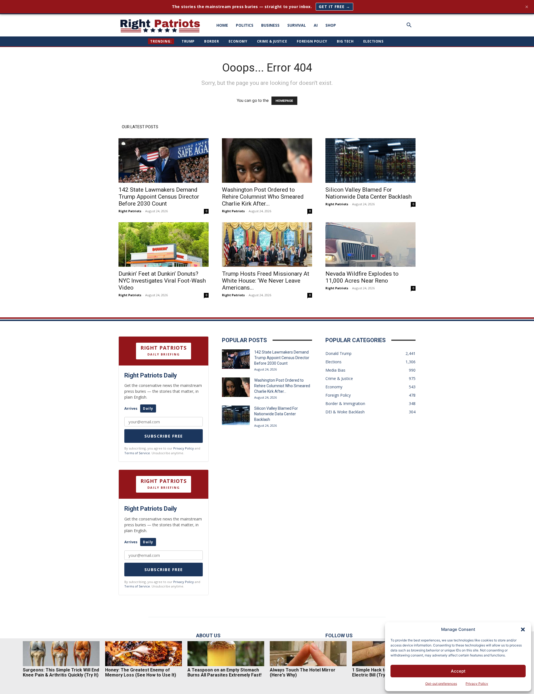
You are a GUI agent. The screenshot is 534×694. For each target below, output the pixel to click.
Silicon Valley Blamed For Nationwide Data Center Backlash (368, 193)
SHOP (330, 25)
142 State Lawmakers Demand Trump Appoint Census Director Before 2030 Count (158, 196)
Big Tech (345, 41)
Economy (238, 41)
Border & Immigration (345, 403)
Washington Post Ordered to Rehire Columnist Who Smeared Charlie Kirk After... (263, 196)
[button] (523, 629)
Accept (458, 671)
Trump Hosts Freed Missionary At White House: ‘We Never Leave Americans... (265, 280)
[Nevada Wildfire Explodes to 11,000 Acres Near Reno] (370, 244)
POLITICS (244, 25)
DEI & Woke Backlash (345, 411)
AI (316, 25)
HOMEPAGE (284, 101)
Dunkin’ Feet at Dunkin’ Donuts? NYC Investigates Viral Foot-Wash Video (162, 280)
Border (211, 41)
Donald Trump (338, 353)
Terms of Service (137, 453)
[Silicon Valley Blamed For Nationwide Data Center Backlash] (370, 160)
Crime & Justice (272, 41)
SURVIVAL (296, 25)
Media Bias (335, 370)
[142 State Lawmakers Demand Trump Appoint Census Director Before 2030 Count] (163, 160)
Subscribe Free (163, 436)
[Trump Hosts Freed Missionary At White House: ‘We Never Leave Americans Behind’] (267, 244)
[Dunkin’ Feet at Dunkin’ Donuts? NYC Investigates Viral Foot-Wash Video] (163, 244)
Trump (188, 41)
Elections (373, 41)
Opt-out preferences (441, 683)
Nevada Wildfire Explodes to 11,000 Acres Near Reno (362, 277)
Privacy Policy (477, 683)
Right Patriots (129, 211)
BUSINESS (270, 25)
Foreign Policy (312, 41)
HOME (222, 25)
